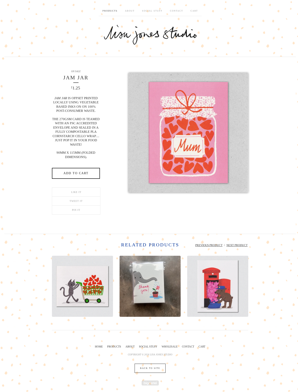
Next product (237, 245)
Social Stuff (152, 11)
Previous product (209, 245)
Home (99, 346)
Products (110, 11)
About (130, 11)
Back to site (150, 368)
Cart (194, 11)
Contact (176, 11)
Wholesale (170, 346)
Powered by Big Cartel (150, 382)
